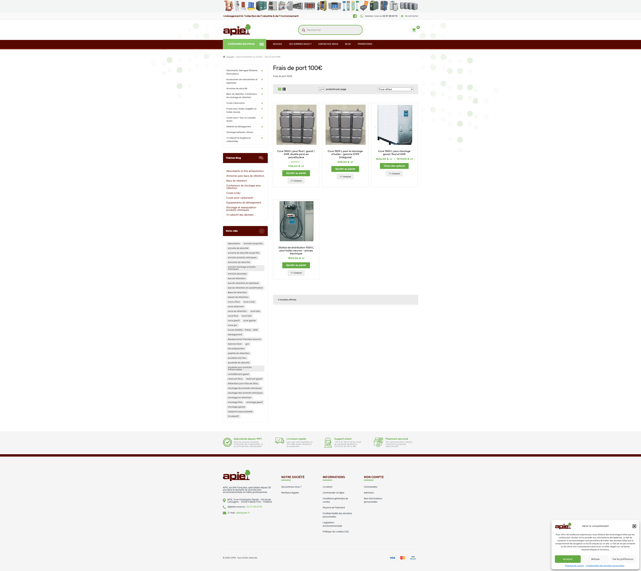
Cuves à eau (233, 193)
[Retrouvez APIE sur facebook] (355, 16)
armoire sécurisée (237, 274)
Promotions (365, 44)
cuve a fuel (249, 302)
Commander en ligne (333, 493)
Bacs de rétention (236, 181)
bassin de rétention (238, 297)
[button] (634, 526)
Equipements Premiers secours (244, 339)
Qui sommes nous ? (300, 44)
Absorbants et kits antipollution (245, 171)
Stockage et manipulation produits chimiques (241, 208)
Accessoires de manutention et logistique (242, 81)
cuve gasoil (234, 321)
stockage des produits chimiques (245, 393)
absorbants (234, 244)
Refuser (595, 559)
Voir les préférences (622, 559)
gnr (247, 344)
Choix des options (394, 166)
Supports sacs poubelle (240, 412)
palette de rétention (238, 353)
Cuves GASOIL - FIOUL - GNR (243, 330)
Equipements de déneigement (243, 202)
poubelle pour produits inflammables (240, 368)
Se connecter (411, 16)
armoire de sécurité (238, 248)
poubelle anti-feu (237, 358)
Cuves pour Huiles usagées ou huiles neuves (241, 110)
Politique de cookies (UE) (336, 532)
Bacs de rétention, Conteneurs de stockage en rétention (241, 96)
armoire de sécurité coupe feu (243, 253)
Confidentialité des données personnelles (605, 566)
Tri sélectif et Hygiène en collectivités (238, 139)
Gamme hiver (235, 344)
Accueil (277, 44)
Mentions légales (290, 493)
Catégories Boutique (241, 44)
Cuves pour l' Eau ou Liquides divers (241, 119)
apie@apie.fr (243, 513)
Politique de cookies (574, 566)
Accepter (568, 559)
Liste (284, 89)
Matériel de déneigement (238, 127)
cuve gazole (249, 321)
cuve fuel (246, 316)
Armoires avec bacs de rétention (245, 176)
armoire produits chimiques (242, 258)
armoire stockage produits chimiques (242, 268)
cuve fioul (233, 316)
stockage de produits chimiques (244, 388)
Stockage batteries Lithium (239, 132)
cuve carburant (236, 307)
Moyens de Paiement (334, 508)
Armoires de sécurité (236, 89)
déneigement (235, 335)
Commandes (370, 487)
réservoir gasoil (254, 379)
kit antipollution (236, 349)
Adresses (369, 493)
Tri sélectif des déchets (240, 215)
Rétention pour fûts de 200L (243, 384)
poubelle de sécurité (238, 363)
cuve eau (255, 311)
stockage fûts (235, 402)
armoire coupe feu (253, 244)
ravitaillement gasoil (238, 374)
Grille (279, 89)
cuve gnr (232, 325)
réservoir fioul (235, 379)
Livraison (327, 487)
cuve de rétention (237, 311)
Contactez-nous (328, 44)
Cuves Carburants (235, 103)
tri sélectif (233, 416)
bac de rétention (236, 278)
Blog (348, 44)
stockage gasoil (254, 402)
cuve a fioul (234, 302)
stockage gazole (236, 407)
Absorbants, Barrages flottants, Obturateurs (242, 72)
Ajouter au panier (296, 173)
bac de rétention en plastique (243, 283)
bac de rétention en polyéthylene (245, 288)
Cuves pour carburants (239, 198)
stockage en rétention (239, 398)
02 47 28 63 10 (254, 507)
